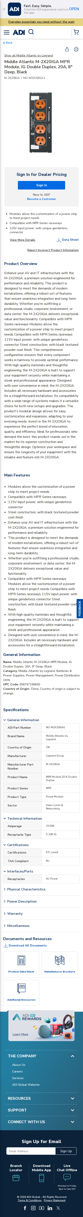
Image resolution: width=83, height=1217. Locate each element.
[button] (80, 608)
